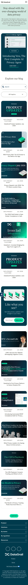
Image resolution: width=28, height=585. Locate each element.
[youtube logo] (19, 549)
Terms (13, 562)
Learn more (12, 66)
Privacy (13, 558)
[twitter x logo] (8, 549)
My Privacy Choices (12, 566)
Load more (14, 516)
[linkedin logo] (13, 549)
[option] (14, 52)
